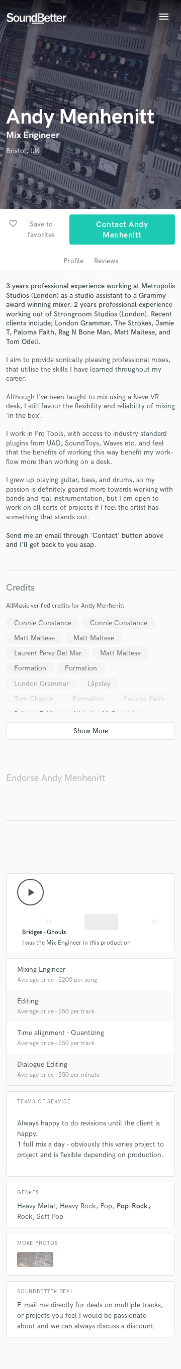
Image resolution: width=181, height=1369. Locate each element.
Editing (27, 1001)
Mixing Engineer (41, 969)
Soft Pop (50, 1216)
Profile (73, 261)
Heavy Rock (78, 1206)
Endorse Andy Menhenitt (55, 778)
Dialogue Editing (42, 1064)
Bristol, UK (23, 151)
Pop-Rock (132, 1206)
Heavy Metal (36, 1206)
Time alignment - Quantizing (60, 1033)
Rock (24, 1216)
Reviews (106, 261)
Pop (106, 1206)
